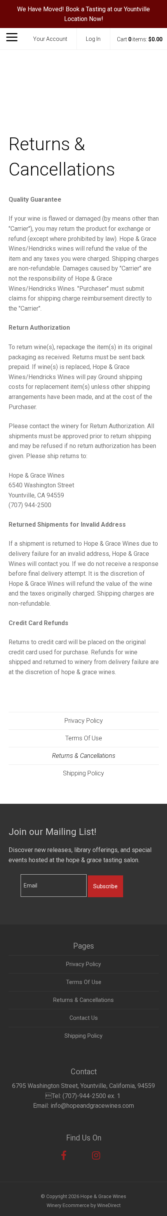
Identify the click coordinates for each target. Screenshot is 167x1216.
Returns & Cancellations (83, 755)
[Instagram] (96, 1155)
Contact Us (84, 1018)
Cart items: (139, 39)
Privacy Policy (83, 720)
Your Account (50, 39)
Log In (93, 39)
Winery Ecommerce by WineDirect (84, 1205)
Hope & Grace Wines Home (83, 80)
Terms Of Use (83, 738)
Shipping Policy (83, 773)
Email (14, 877)
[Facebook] (63, 1155)
